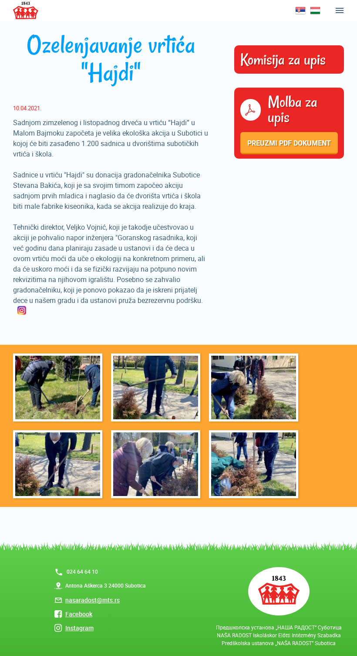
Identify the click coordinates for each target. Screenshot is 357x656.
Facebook (78, 614)
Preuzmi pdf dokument (289, 143)
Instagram (79, 628)
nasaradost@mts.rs (92, 600)
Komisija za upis (283, 60)
